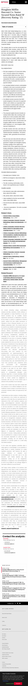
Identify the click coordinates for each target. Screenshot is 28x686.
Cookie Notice (5, 680)
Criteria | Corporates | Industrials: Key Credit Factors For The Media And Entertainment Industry (15, 241)
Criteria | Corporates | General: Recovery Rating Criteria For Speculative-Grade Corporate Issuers (14, 228)
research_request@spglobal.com (10, 528)
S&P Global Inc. (6, 629)
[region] (14, 679)
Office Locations (5, 658)
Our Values (4, 634)
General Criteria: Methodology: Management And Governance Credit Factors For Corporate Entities (15, 262)
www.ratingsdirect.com (7, 499)
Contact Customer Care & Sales (7, 652)
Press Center (4, 639)
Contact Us (4, 625)
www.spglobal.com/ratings (8, 497)
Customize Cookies (10, 683)
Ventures (3, 637)
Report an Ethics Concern (6, 656)
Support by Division (5, 654)
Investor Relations (5, 643)
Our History (4, 635)
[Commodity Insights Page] (15, 603)
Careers (3, 662)
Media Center (4, 617)
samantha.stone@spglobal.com (9, 552)
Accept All (18, 683)
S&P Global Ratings (8, 608)
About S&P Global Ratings (6, 613)
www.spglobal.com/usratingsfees (16, 506)
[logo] (4, 2)
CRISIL (3, 621)
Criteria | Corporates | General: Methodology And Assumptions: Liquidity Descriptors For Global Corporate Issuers (15, 234)
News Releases (5, 645)
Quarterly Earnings (5, 647)
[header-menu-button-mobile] (26, 2)
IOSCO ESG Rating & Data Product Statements (10, 667)
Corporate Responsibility (6, 664)
